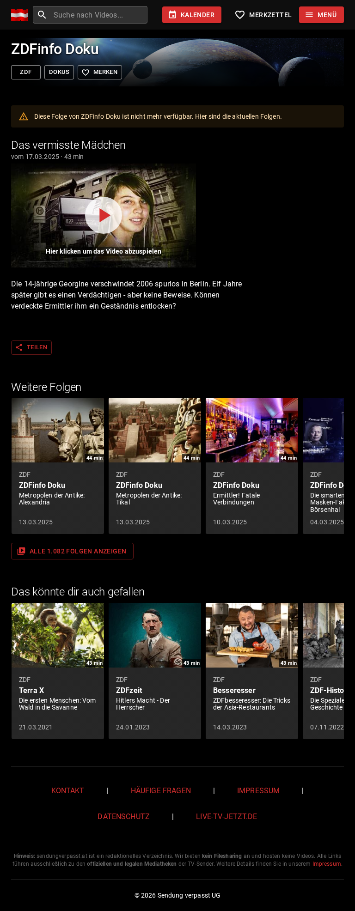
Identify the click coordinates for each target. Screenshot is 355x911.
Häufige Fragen (161, 790)
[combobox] (99, 15)
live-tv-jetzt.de (226, 816)
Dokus (59, 71)
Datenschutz (124, 816)
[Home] (22, 15)
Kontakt (68, 790)
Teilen (31, 347)
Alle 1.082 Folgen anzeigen (71, 551)
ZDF (25, 71)
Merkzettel (263, 14)
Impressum (258, 790)
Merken (99, 72)
